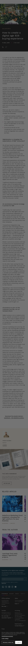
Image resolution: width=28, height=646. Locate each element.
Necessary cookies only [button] (8, 642)
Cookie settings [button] (5, 638)
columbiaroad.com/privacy (7, 636)
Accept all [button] (18, 642)
